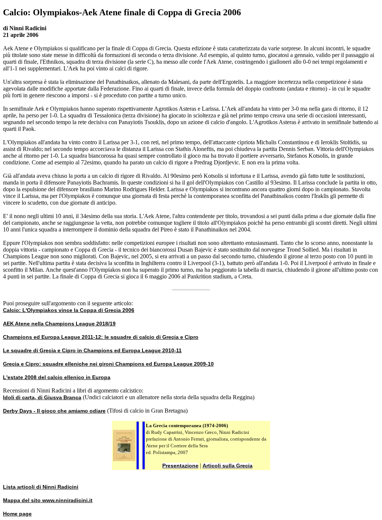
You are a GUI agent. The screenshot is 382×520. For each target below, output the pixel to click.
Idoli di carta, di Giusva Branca (42, 397)
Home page (17, 514)
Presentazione (180, 466)
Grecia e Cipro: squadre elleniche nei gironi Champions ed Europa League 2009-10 (108, 364)
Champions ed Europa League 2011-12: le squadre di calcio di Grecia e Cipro (100, 337)
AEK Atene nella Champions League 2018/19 (59, 324)
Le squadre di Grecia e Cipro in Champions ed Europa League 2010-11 (92, 350)
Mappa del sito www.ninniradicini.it (48, 500)
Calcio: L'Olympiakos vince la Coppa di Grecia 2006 (68, 310)
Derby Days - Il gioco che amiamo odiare (54, 411)
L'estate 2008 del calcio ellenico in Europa (56, 377)
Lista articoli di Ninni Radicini (40, 487)
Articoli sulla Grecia (228, 466)
